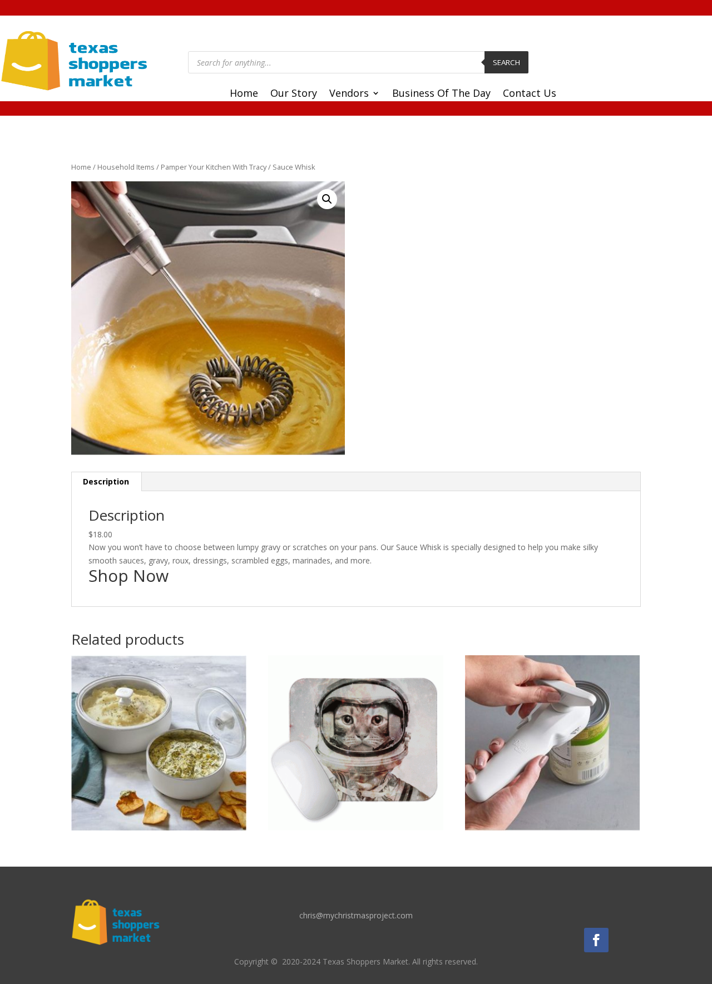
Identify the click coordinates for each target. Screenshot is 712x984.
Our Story (293, 94)
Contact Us (529, 94)
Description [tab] (106, 481)
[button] (327, 199)
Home (244, 94)
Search (506, 62)
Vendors (349, 94)
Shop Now (128, 575)
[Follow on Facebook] (596, 940)
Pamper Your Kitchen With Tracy (213, 167)
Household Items (126, 167)
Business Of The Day (441, 94)
